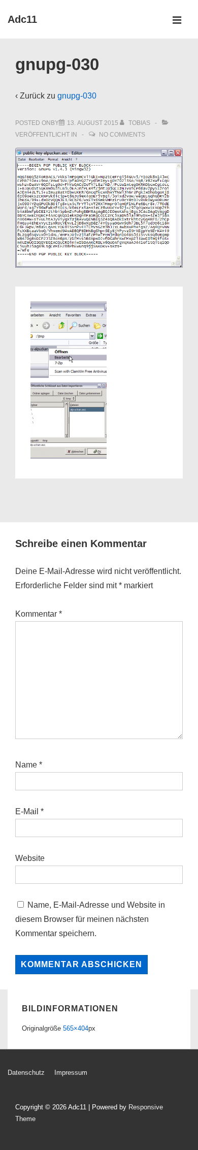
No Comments (122, 134)
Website (30, 858)
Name (26, 764)
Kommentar (38, 614)
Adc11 (22, 19)
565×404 (75, 1028)
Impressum (70, 1072)
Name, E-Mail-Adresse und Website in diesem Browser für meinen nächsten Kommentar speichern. (90, 919)
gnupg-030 (76, 95)
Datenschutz (26, 1072)
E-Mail (27, 811)
